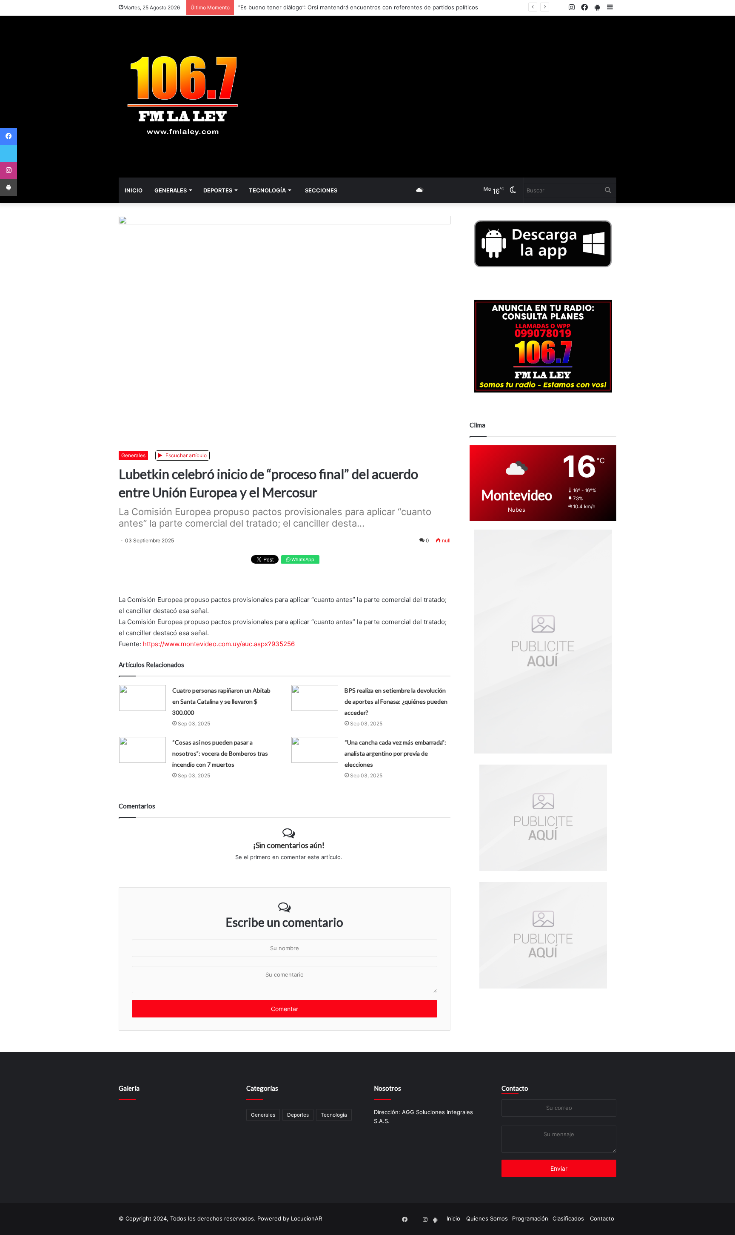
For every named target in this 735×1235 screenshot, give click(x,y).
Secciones (321, 190)
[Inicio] (182, 96)
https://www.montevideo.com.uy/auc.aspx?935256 (219, 644)
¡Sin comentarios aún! (289, 845)
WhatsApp (302, 559)
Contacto (514, 1088)
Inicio (133, 190)
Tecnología (267, 190)
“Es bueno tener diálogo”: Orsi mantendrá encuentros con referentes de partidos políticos (358, 7)
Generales (170, 190)
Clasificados (568, 1218)
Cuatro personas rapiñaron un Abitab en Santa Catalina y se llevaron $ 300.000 (221, 701)
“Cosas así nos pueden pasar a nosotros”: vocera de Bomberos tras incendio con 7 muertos (220, 753)
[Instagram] (8, 170)
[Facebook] (8, 136)
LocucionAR (306, 1218)
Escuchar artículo (185, 455)
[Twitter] (8, 153)
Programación (530, 1218)
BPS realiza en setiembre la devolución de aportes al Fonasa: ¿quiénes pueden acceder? (396, 701)
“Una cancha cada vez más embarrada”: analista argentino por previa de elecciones (395, 753)
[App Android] (8, 187)
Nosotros (387, 1088)
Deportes (217, 190)
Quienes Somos (487, 1218)
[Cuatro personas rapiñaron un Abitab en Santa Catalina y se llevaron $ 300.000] (142, 698)
